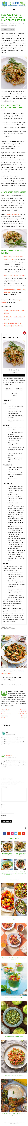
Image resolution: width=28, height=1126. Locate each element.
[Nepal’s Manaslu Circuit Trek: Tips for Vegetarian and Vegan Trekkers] (14, 1095)
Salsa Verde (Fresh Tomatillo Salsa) (14, 1036)
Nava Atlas (9, 755)
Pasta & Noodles (12, 684)
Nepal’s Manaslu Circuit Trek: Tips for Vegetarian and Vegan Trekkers (14, 1114)
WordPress (12, 1123)
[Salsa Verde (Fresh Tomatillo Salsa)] (14, 1017)
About (8, 705)
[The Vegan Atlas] (14, 5)
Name (3, 804)
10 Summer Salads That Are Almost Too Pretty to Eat (14, 918)
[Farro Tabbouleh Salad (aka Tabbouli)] (14, 1056)
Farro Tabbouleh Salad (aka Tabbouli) (14, 1075)
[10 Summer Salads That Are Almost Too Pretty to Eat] (14, 899)
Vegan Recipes (20, 684)
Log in (17, 1123)
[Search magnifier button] (25, 828)
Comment (4, 787)
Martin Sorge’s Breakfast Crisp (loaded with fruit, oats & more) (14, 958)
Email (2, 810)
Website (3, 815)
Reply (2, 747)
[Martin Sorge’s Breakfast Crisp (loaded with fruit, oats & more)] (14, 939)
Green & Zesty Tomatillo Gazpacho (14, 997)
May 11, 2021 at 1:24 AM (11, 734)
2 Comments (12, 25)
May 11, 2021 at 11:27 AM (11, 757)
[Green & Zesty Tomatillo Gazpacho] (14, 979)
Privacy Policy (22, 1122)
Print (14, 375)
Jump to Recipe (9, 29)
